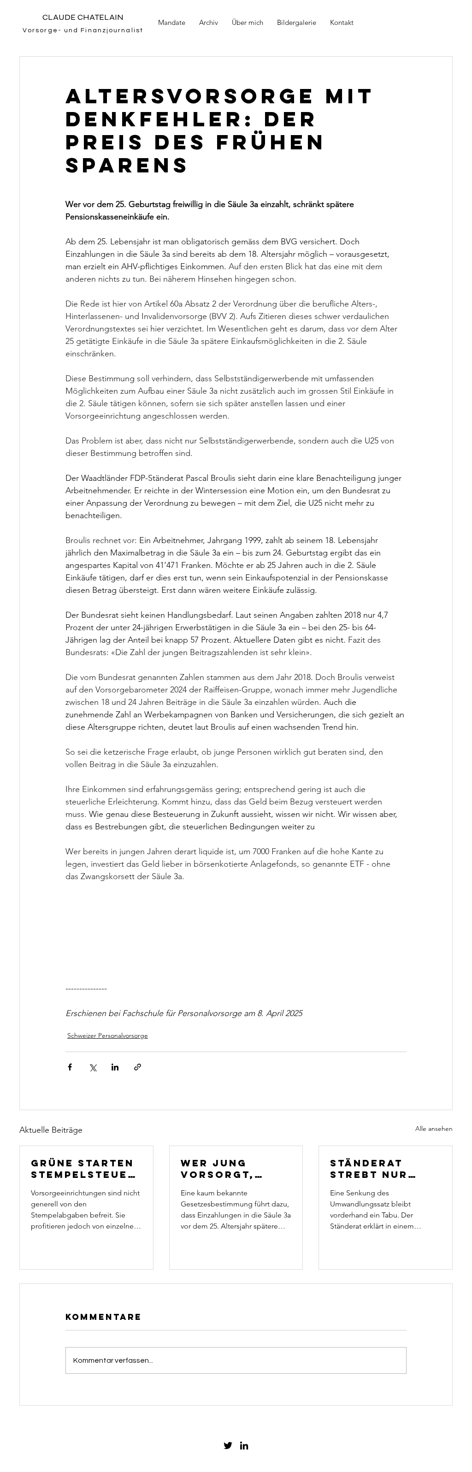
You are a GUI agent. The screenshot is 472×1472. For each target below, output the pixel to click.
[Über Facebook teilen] (69, 1067)
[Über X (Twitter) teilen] (92, 1067)
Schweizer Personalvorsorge (107, 1035)
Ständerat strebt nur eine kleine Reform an (369, 1168)
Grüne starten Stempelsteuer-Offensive (86, 1168)
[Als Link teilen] (137, 1067)
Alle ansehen (434, 1128)
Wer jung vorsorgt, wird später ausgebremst (227, 1168)
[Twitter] (228, 1445)
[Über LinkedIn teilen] (115, 1067)
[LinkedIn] (244, 1445)
